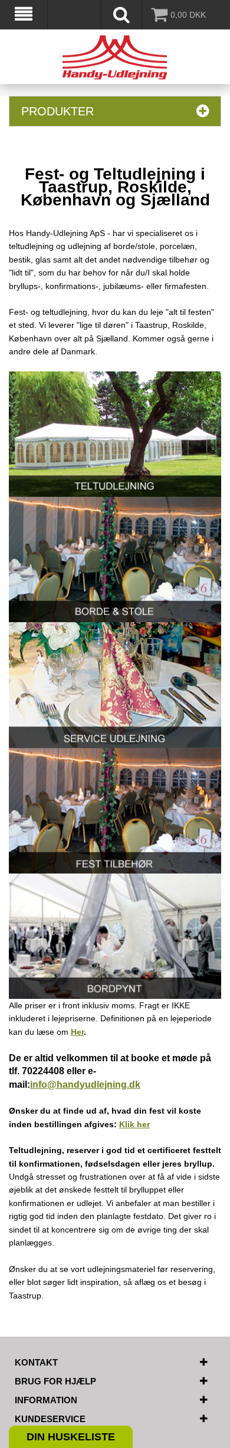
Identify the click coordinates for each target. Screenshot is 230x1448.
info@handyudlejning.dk (85, 1085)
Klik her (134, 1124)
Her (77, 1032)
